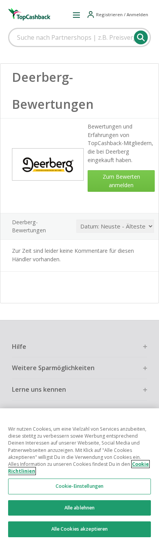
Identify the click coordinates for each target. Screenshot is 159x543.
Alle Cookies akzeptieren (79, 529)
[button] (76, 14)
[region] (79, 475)
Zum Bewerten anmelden (121, 181)
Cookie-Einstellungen (79, 486)
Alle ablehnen (79, 507)
